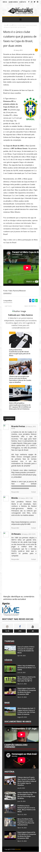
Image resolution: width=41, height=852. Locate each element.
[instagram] (31, 1)
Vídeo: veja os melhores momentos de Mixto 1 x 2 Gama (26, 668)
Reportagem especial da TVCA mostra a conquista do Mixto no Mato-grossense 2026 (27, 691)
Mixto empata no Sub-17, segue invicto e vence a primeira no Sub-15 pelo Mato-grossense (27, 711)
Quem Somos (13, 2)
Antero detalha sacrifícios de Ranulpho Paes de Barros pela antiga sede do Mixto (27, 795)
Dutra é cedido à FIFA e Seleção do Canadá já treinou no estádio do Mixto (26, 650)
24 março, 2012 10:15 (28, 534)
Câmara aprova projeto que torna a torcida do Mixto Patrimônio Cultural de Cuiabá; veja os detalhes (20, 379)
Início (5, 2)
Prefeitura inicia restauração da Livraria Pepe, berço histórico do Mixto (26, 809)
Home (5, 25)
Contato (22, 2)
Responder (15, 492)
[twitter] (34, 1)
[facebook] (29, 1)
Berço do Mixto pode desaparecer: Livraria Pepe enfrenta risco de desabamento (26, 822)
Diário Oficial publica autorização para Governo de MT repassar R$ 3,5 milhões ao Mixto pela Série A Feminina (20, 406)
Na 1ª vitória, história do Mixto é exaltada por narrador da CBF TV (27, 679)
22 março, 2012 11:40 (26, 498)
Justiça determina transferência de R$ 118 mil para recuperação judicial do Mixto (19, 353)
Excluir (33, 492)
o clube (10, 25)
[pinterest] (37, 1)
